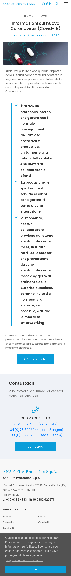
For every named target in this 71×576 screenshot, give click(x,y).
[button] (57, 4)
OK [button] (36, 569)
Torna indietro (36, 359)
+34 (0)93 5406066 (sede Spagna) (35, 429)
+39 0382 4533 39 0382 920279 (30, 500)
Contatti (44, 522)
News (42, 16)
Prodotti (8, 528)
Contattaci (35, 446)
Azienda (8, 522)
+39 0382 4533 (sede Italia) (36, 424)
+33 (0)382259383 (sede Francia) (35, 435)
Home (28, 16)
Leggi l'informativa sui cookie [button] (24, 560)
